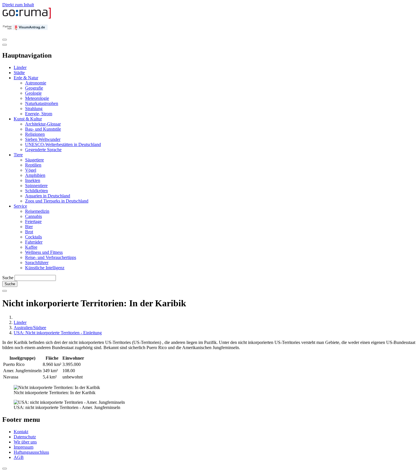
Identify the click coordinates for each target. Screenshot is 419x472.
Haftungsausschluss (31, 452)
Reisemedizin (37, 211)
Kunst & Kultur (28, 118)
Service (20, 206)
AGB (19, 457)
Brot (29, 231)
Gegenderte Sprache (43, 149)
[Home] (26, 17)
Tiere (18, 154)
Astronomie (35, 82)
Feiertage (33, 221)
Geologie (33, 93)
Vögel (30, 170)
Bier (29, 226)
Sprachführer (36, 262)
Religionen (35, 134)
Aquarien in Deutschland (47, 195)
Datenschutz (25, 436)
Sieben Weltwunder (42, 139)
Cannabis (33, 216)
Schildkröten (36, 190)
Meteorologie (37, 98)
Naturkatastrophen (41, 103)
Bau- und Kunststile (43, 129)
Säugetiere (34, 159)
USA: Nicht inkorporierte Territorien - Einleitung (58, 332)
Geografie (34, 88)
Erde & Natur (26, 77)
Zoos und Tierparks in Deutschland (56, 200)
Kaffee (31, 247)
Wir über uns (25, 441)
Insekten (32, 180)
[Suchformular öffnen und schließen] (4, 291)
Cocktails (33, 236)
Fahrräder (33, 242)
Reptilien (33, 165)
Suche (7, 277)
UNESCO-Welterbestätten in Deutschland (63, 144)
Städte (19, 72)
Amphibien (35, 175)
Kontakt (21, 431)
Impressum (23, 447)
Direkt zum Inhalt (18, 4)
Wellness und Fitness (44, 252)
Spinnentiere (36, 185)
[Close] (4, 45)
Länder (20, 67)
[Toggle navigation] (4, 39)
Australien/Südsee (30, 327)
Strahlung (33, 108)
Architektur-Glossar (43, 123)
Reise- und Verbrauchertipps (50, 257)
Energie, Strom (38, 113)
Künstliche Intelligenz (44, 267)
